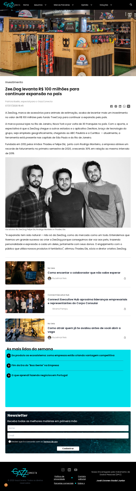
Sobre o (81, 483)
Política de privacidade (59, 477)
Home (26, 5)
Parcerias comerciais (63, 483)
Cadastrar (68, 448)
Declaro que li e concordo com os (34, 441)
